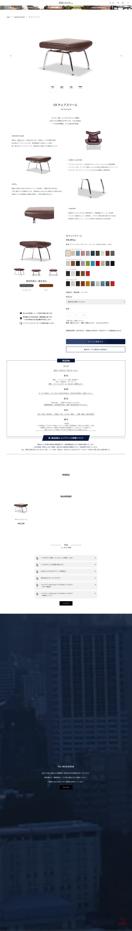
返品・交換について (87, 323)
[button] (112, 3)
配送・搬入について (72, 323)
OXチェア (21, 140)
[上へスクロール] (129, 928)
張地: (89, 244)
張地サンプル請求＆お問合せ (95, 349)
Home (8, 17)
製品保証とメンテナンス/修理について (67, 438)
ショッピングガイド (102, 323)
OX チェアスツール (21, 519)
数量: (68, 309)
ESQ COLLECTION (19, 17)
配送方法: (69, 297)
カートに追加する (95, 341)
